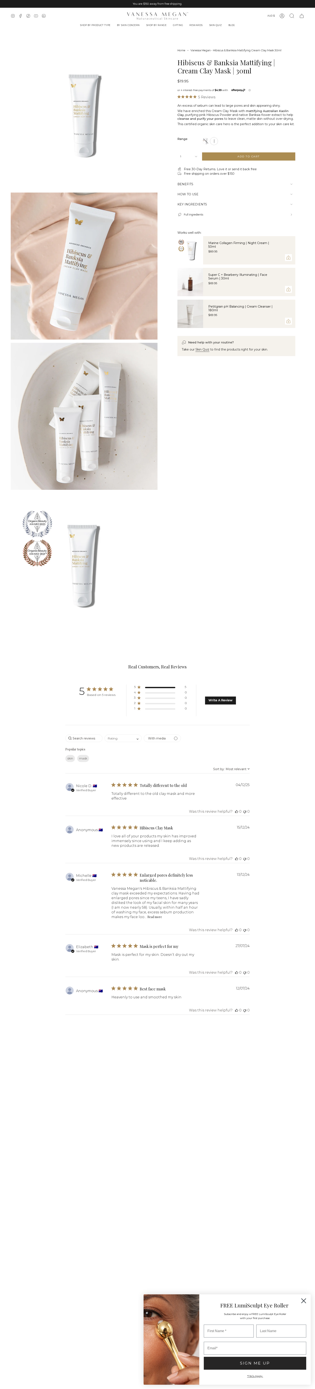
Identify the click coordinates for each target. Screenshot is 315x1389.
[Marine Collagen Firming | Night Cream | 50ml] (190, 250)
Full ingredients (193, 214)
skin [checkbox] (70, 758)
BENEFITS (185, 184)
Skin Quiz (202, 349)
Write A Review (220, 700)
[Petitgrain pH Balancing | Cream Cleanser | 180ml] (190, 314)
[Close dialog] (303, 1300)
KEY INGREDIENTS (192, 204)
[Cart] (302, 16)
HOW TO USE (187, 194)
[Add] (288, 257)
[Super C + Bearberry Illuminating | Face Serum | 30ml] (190, 282)
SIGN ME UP (255, 1363)
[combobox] (123, 738)
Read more (154, 917)
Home (181, 50)
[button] (95, 25)
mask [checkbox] (83, 758)
